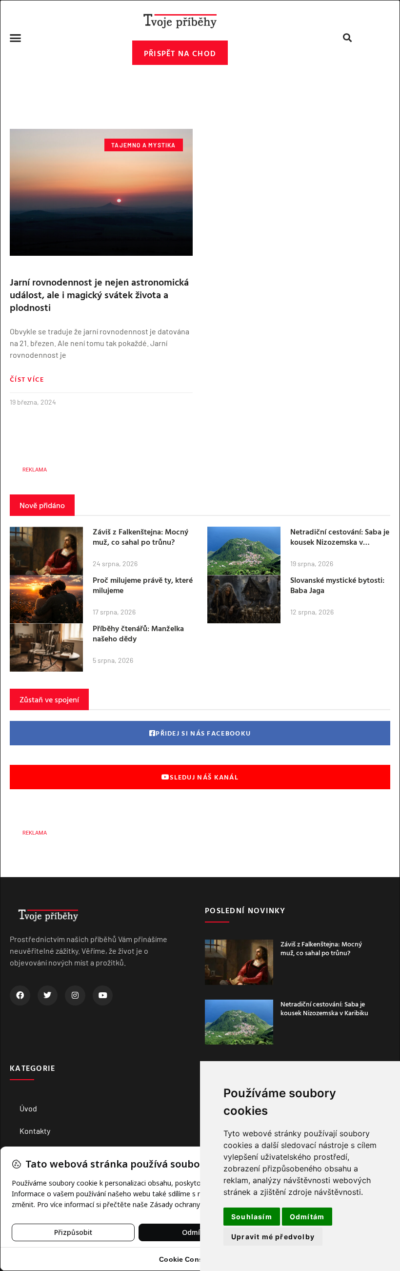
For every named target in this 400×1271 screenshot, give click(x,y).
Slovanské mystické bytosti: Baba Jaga (337, 585)
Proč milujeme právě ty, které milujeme (143, 585)
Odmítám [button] (307, 1216)
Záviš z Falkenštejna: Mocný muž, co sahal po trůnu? (140, 537)
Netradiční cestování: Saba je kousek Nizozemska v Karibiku (339, 542)
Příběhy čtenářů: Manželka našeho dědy (138, 633)
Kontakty (35, 1130)
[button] (15, 37)
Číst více (27, 379)
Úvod (28, 1108)
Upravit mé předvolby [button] (273, 1236)
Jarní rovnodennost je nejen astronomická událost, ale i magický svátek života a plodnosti (99, 294)
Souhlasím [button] (251, 1216)
